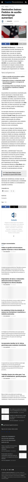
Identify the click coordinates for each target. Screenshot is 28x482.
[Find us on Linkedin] (6, 432)
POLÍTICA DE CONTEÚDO (7, 438)
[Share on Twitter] (14, 44)
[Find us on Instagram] (4, 432)
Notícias (6, 6)
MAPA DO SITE (5, 442)
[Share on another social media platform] (23, 44)
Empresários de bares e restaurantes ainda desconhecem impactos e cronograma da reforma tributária (14, 82)
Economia (12, 6)
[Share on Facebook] (5, 44)
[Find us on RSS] (9, 432)
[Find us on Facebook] (1, 432)
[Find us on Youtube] (13, 470)
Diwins (22, 475)
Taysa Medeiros (6, 251)
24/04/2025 (16, 21)
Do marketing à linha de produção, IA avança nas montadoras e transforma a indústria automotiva (14, 87)
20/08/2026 (13, 347)
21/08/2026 (13, 251)
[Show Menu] (2, 2)
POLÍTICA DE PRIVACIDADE (8, 440)
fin (5, 202)
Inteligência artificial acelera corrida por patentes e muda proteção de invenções (18, 417)
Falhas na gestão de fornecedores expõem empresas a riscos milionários (9, 447)
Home (2, 6)
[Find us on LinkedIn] (5, 470)
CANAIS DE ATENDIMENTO (8, 436)
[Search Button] (26, 2)
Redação (9, 21)
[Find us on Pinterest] (9, 470)
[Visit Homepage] (14, 2)
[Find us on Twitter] (7, 470)
